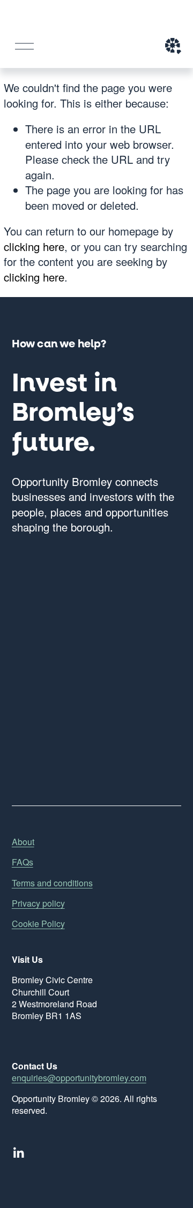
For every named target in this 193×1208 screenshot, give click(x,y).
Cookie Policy (38, 924)
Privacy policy (38, 903)
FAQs (22, 862)
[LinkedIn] (18, 1152)
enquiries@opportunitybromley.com (79, 1078)
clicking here (34, 246)
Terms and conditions (52, 883)
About (23, 842)
